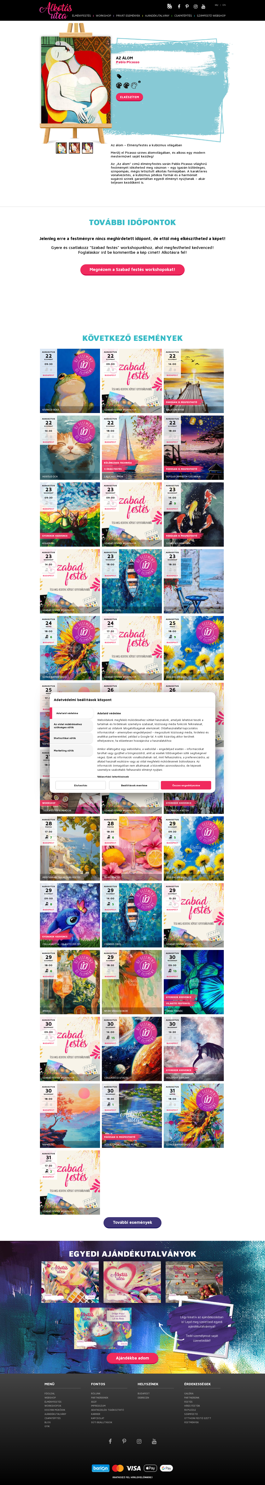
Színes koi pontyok (178, 543)
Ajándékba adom (132, 1358)
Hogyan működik (55, 1409)
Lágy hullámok (113, 476)
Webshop (50, 1397)
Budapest (144, 1393)
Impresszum (98, 1405)
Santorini (172, 610)
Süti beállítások (101, 1422)
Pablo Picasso (127, 62)
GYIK (47, 1426)
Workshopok (53, 1405)
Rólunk (95, 1393)
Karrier (95, 1414)
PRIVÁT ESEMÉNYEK (128, 15)
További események (132, 1222)
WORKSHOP (103, 15)
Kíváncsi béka (50, 409)
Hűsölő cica (50, 476)
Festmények (191, 1422)
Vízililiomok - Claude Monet (121, 1144)
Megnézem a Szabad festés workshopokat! (132, 269)
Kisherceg (48, 543)
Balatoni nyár (175, 409)
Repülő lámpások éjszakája (183, 476)
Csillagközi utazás (116, 1077)
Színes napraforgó (54, 676)
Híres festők (192, 1405)
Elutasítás (80, 785)
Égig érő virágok (176, 676)
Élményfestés (81, 15)
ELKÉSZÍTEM (129, 97)
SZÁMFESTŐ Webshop (211, 15)
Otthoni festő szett (197, 1418)
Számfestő (191, 1414)
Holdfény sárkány (177, 1077)
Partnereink (191, 1397)
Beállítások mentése (134, 785)
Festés (188, 1401)
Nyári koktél (112, 877)
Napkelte (48, 1144)
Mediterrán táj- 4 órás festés (61, 877)
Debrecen (143, 1397)
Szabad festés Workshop (120, 409)
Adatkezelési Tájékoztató (107, 1409)
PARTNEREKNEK (99, 1397)
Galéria (188, 1393)
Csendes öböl (113, 610)
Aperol (46, 1011)
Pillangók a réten (177, 810)
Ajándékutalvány (157, 15)
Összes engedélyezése (186, 785)
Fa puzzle (190, 1409)
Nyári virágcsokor (116, 1011)
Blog (48, 1422)
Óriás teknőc (174, 1011)
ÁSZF (94, 1401)
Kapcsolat (97, 1418)
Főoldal (50, 1393)
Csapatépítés (183, 15)
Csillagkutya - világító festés (61, 944)
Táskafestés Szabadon (56, 810)
